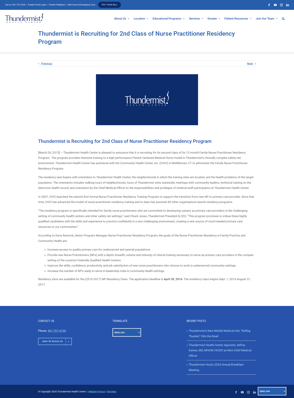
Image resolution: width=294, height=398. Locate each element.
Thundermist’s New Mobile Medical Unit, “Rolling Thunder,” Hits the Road (219, 333)
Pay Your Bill (109, 5)
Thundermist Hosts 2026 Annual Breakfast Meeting (216, 367)
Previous (46, 63)
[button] (283, 18)
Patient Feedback (57, 5)
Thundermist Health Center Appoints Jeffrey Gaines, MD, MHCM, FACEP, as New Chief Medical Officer (220, 350)
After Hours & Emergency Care (81, 5)
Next (250, 63)
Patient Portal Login (37, 5)
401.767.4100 (18, 5)
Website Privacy (96, 391)
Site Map (111, 391)
